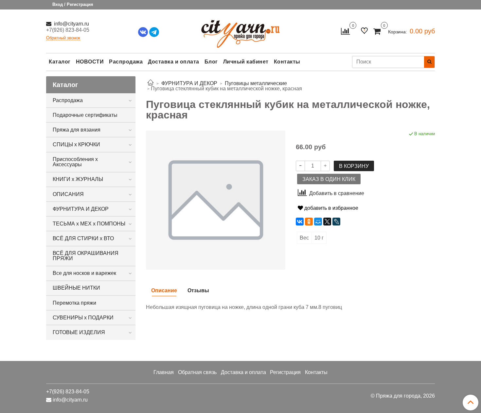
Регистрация (285, 372)
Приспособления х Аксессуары (75, 161)
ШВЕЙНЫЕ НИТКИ (76, 288)
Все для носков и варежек (84, 273)
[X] (327, 221)
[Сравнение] (345, 31)
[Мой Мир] (318, 221)
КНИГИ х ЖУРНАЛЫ (78, 179)
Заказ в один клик (328, 179)
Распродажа (126, 61)
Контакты (287, 61)
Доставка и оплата (173, 61)
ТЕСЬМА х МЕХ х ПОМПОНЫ (89, 223)
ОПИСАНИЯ (68, 194)
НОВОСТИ (90, 61)
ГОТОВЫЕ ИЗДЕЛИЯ (79, 332)
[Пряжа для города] (240, 29)
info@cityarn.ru (71, 24)
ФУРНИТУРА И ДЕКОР (81, 209)
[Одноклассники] (309, 221)
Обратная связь (197, 372)
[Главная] (150, 83)
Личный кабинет (246, 61)
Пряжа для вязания (76, 130)
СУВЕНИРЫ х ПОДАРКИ (83, 317)
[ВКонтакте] (300, 221)
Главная (163, 372)
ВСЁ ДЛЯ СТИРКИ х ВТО (83, 238)
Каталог (60, 61)
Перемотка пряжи (74, 303)
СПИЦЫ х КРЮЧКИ (76, 144)
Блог (211, 61)
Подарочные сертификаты (85, 115)
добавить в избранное (330, 208)
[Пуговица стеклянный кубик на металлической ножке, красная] (215, 200)
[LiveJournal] (336, 221)
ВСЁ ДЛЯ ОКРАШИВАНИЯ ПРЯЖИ (85, 255)
